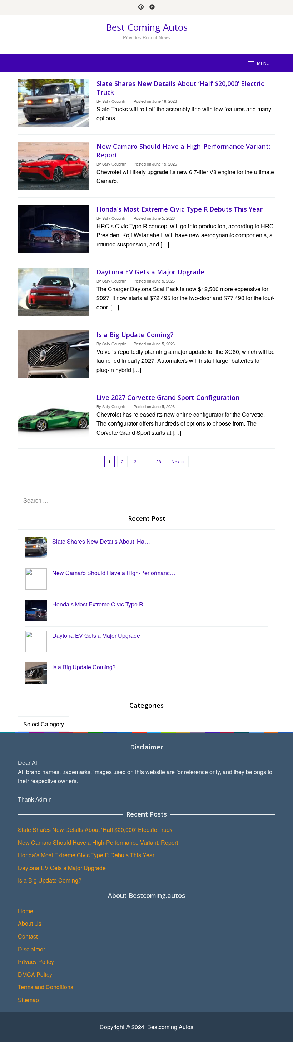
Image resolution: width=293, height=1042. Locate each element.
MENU (263, 63)
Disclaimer (31, 949)
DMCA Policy (35, 974)
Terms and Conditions (45, 987)
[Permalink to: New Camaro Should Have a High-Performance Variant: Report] (53, 165)
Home (25, 911)
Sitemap (28, 1000)
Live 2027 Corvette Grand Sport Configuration (167, 397)
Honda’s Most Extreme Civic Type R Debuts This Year (179, 209)
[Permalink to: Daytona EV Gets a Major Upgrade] (53, 291)
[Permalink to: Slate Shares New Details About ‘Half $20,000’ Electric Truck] (53, 102)
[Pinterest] (140, 7)
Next (176, 461)
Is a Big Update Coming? (135, 334)
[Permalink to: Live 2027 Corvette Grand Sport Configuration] (53, 416)
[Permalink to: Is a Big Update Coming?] (53, 354)
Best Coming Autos (147, 27)
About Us (29, 923)
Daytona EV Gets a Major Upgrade (150, 272)
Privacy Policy (36, 961)
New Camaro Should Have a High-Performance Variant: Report (98, 842)
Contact (28, 936)
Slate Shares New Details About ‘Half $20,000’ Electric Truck (95, 829)
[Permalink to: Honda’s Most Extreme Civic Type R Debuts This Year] (53, 228)
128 (157, 461)
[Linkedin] (152, 7)
